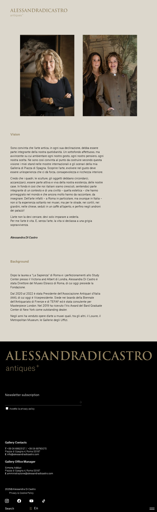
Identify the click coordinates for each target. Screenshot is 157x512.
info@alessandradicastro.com (23, 454)
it (31, 508)
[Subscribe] (80, 402)
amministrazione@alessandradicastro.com (30, 473)
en (36, 508)
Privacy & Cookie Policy (21, 492)
